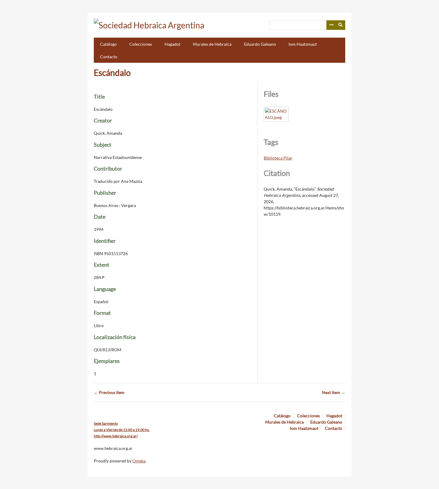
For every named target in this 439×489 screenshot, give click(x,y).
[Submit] (341, 25)
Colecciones (140, 44)
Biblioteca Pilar (278, 157)
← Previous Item (109, 392)
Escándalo (112, 73)
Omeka (138, 460)
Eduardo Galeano (260, 44)
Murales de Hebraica (212, 44)
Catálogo (108, 44)
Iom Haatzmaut (302, 44)
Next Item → (333, 392)
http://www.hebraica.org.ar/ (116, 436)
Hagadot (172, 44)
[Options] (331, 25)
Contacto (108, 56)
